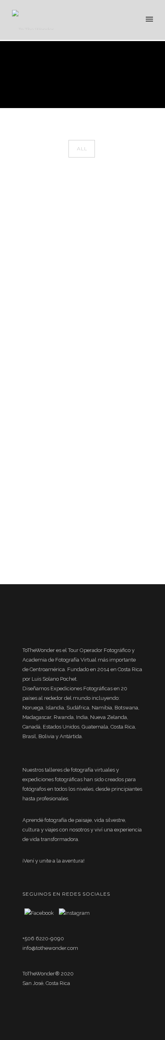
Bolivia (136, 88)
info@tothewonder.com (50, 948)
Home (75, 88)
